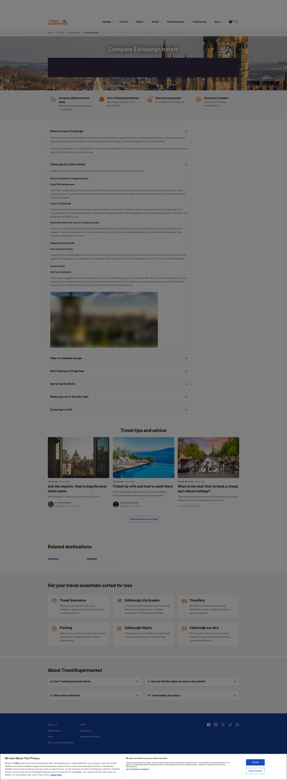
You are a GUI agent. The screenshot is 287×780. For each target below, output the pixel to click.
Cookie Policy (56, 775)
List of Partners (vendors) (137, 769)
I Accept (255, 762)
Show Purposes (255, 771)
